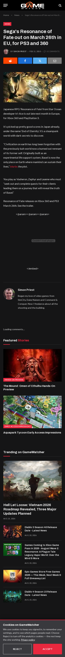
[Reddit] (10, 61)
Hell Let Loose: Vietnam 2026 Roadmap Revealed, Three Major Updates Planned (29, 509)
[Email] (55, 61)
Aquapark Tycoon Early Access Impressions (32, 432)
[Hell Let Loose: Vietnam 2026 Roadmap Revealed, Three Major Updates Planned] (32, 481)
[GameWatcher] (32, 5)
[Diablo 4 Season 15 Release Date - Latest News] (12, 596)
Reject (17, 649)
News (7, 24)
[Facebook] (25, 61)
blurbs (14, 166)
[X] (40, 61)
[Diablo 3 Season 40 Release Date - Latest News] (12, 531)
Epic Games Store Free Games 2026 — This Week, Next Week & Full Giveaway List (43, 575)
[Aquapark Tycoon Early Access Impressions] (32, 412)
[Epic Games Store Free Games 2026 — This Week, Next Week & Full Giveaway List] (12, 576)
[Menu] (5, 5)
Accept (48, 649)
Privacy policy (28, 639)
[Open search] (60, 5)
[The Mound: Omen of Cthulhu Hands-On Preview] (32, 365)
